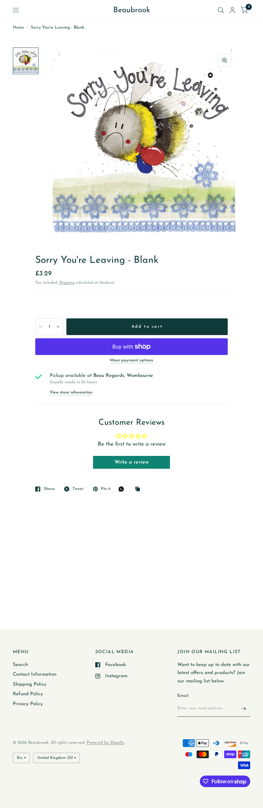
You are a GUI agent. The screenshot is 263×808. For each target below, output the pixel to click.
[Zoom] (224, 60)
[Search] (221, 10)
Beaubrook (131, 10)
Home (18, 27)
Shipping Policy (29, 684)
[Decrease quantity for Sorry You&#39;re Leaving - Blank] (40, 327)
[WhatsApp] (123, 489)
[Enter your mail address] (243, 708)
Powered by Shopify (105, 743)
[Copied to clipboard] (139, 489)
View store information (71, 392)
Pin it (106, 489)
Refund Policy (28, 694)
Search (20, 664)
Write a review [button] (132, 462)
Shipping (66, 283)
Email (182, 696)
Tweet (78, 489)
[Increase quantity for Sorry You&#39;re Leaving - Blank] (58, 327)
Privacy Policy (28, 704)
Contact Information (34, 674)
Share (49, 489)
